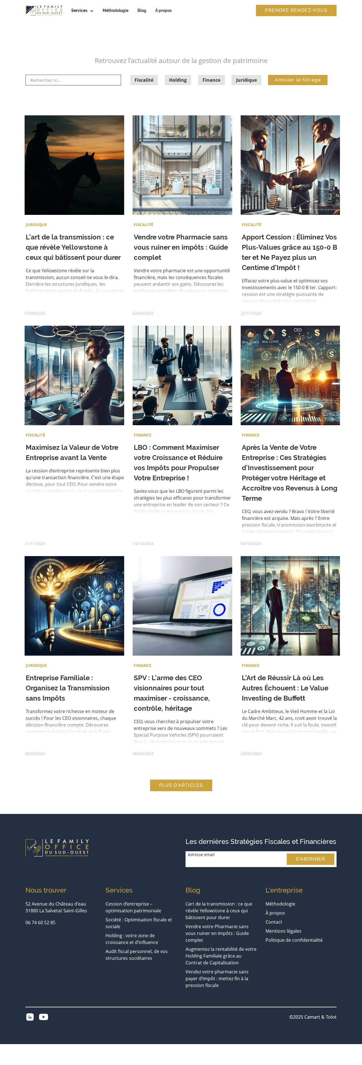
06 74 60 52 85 (40, 922)
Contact (274, 922)
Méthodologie (115, 10)
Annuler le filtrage (298, 80)
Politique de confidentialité (294, 940)
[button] (82, 11)
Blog (141, 10)
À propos (163, 10)
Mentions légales (283, 931)
